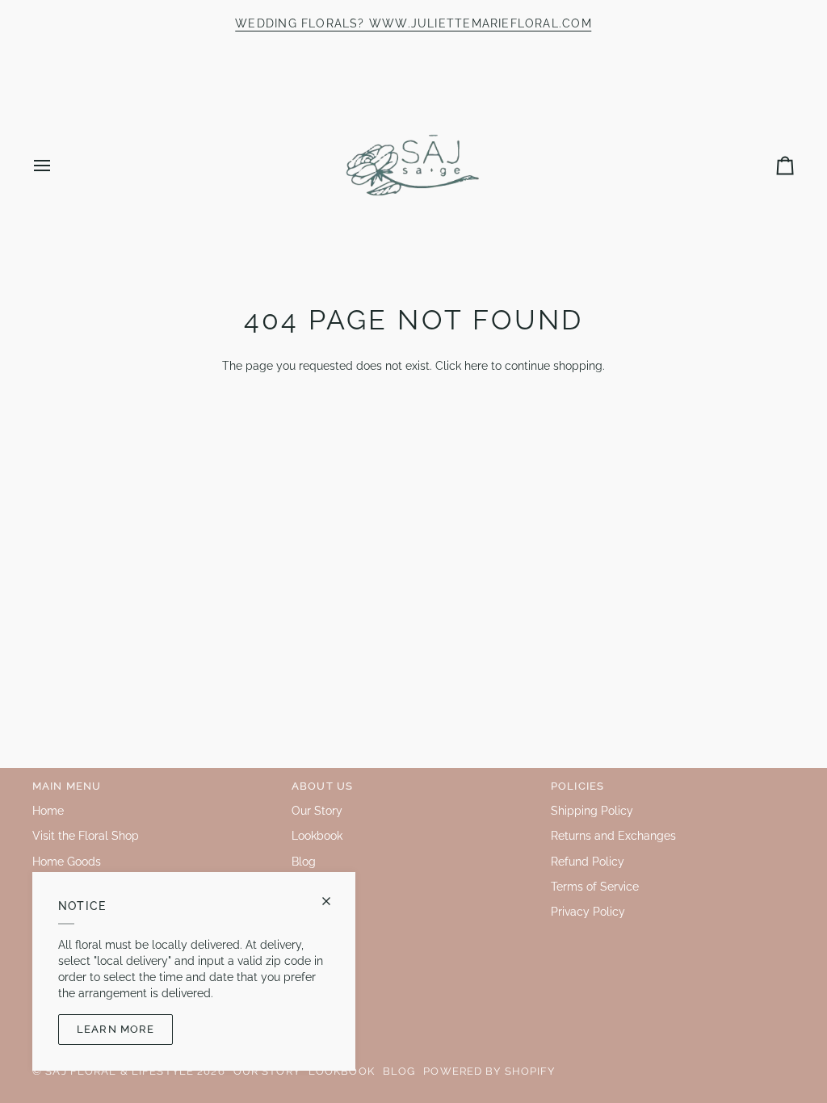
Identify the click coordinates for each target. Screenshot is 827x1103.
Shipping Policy (592, 810)
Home (48, 810)
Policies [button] (577, 786)
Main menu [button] (66, 786)
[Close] (333, 901)
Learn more (115, 1029)
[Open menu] (56, 165)
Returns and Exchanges (613, 835)
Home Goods (66, 861)
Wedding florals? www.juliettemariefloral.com (413, 23)
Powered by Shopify (489, 1071)
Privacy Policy (588, 911)
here (476, 365)
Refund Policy (587, 861)
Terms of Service (595, 886)
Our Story (317, 810)
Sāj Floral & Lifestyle (119, 1071)
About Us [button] (322, 786)
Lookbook (317, 835)
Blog (304, 861)
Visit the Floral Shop (85, 835)
